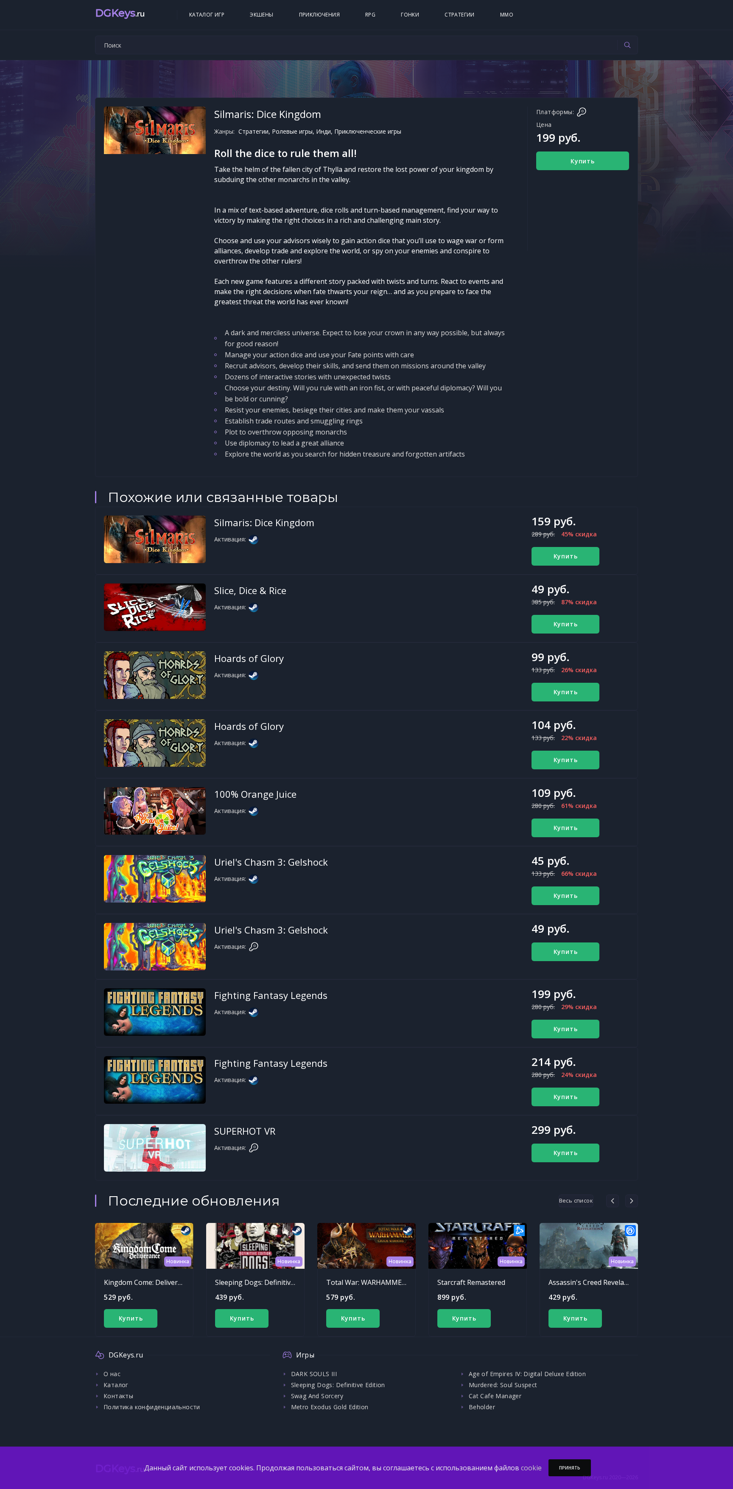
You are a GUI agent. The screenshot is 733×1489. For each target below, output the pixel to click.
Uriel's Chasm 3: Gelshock (271, 861)
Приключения (319, 14)
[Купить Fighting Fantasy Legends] (155, 1012)
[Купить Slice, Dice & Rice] (155, 607)
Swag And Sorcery (317, 1396)
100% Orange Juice (255, 794)
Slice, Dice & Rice (250, 590)
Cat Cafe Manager (495, 1396)
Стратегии (460, 14)
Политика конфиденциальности (152, 1407)
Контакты (118, 1396)
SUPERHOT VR (244, 1130)
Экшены (261, 14)
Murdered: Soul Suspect (503, 1385)
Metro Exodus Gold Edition (330, 1407)
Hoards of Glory (249, 658)
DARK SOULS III (314, 1374)
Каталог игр (206, 14)
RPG (370, 14)
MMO (506, 14)
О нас (112, 1374)
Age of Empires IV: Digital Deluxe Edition (527, 1374)
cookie (531, 1467)
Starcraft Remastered (471, 1282)
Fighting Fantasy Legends (270, 995)
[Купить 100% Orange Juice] (155, 811)
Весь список (576, 1200)
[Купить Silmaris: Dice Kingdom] (155, 539)
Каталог (116, 1385)
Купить (583, 161)
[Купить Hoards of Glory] (155, 675)
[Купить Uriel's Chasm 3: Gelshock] (155, 879)
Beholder (482, 1407)
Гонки (410, 14)
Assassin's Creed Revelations (594, 1282)
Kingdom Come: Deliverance (148, 1282)
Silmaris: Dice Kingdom (264, 522)
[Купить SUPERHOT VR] (155, 1148)
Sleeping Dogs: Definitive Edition (266, 1282)
